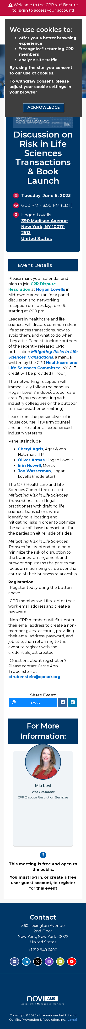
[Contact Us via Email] (14, 961)
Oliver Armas (31, 460)
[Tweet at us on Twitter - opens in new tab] (37, 961)
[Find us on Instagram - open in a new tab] (49, 961)
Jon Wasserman (34, 471)
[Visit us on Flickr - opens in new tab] (60, 961)
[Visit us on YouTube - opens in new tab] (71, 961)
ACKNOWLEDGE (43, 107)
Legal (72, 1019)
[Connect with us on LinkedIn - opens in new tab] (26, 961)
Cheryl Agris (30, 449)
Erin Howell (29, 465)
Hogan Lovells (50, 289)
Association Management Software (43, 1004)
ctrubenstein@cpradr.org (34, 677)
